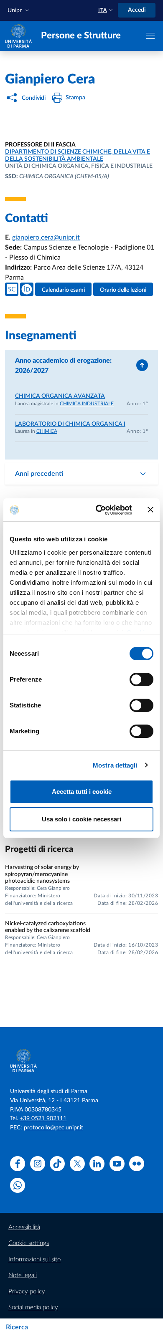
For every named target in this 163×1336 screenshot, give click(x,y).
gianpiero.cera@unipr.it (46, 237)
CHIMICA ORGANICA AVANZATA (60, 396)
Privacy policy (26, 1291)
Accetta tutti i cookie (82, 791)
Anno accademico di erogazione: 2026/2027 (63, 365)
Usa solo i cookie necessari (81, 819)
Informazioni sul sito (34, 1259)
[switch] (141, 679)
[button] (19, 10)
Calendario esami (63, 290)
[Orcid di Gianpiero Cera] (26, 289)
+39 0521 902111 (43, 1118)
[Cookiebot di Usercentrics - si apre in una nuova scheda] (99, 510)
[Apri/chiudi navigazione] (150, 35)
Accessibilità (24, 1227)
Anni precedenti (39, 473)
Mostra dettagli (115, 765)
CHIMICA (46, 431)
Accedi (136, 10)
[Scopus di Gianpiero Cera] (11, 289)
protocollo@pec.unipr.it (53, 1128)
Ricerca (17, 1327)
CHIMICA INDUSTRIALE (87, 403)
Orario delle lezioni (123, 290)
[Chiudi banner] (150, 510)
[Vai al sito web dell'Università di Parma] (18, 35)
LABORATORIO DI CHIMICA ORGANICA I (70, 424)
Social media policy (33, 1307)
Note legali (22, 1275)
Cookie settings (28, 1243)
